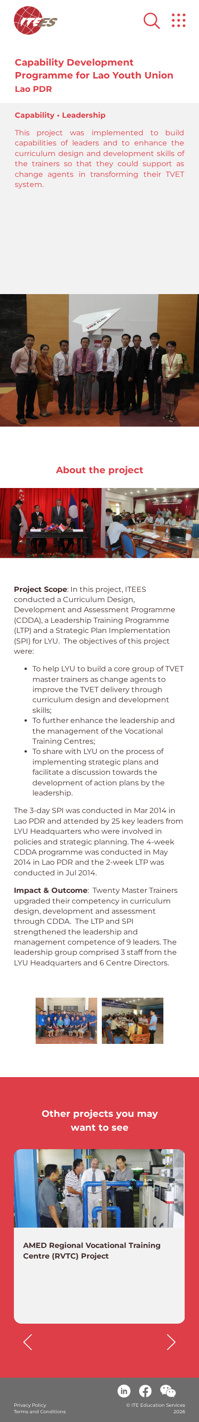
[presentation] (27, 1342)
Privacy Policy (30, 1405)
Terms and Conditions (40, 1412)
